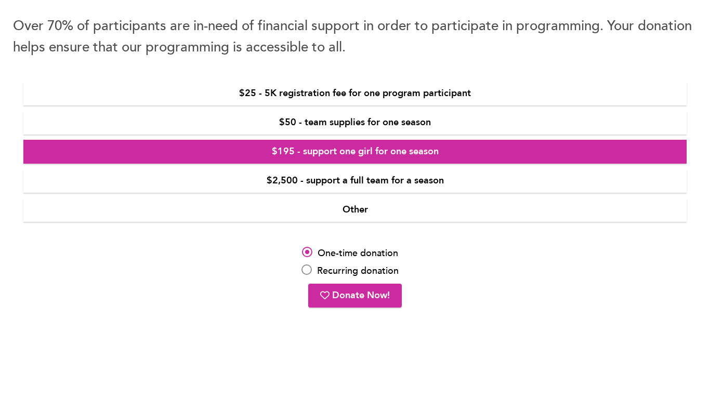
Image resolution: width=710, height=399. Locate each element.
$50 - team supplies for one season (355, 122)
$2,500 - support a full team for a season (355, 180)
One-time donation (358, 253)
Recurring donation (358, 270)
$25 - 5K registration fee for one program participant (355, 93)
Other (355, 209)
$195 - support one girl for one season (355, 151)
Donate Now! (360, 295)
